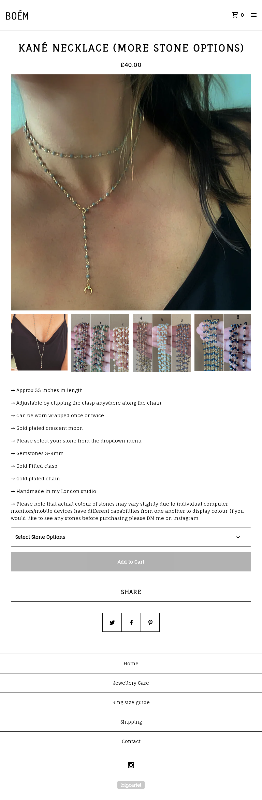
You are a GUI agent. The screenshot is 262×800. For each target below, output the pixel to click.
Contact (131, 741)
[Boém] (40, 15)
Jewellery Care (131, 683)
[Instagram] (131, 766)
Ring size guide (131, 702)
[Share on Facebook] (131, 622)
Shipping (131, 722)
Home (131, 663)
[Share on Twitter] (112, 622)
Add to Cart (131, 562)
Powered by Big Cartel (131, 785)
